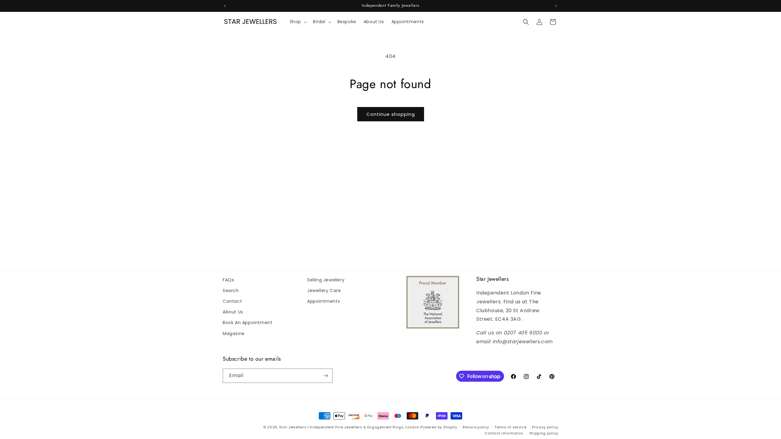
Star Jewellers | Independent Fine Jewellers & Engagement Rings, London (349, 427)
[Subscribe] (325, 376)
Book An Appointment (247, 322)
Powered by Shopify (438, 427)
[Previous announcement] (225, 6)
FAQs (228, 280)
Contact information (503, 433)
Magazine (234, 333)
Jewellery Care (324, 290)
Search (231, 290)
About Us (233, 312)
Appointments (323, 301)
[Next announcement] (556, 6)
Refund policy (476, 427)
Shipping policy (544, 433)
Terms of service (510, 427)
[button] (297, 22)
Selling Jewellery (325, 280)
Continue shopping (390, 114)
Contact (232, 301)
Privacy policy (545, 427)
